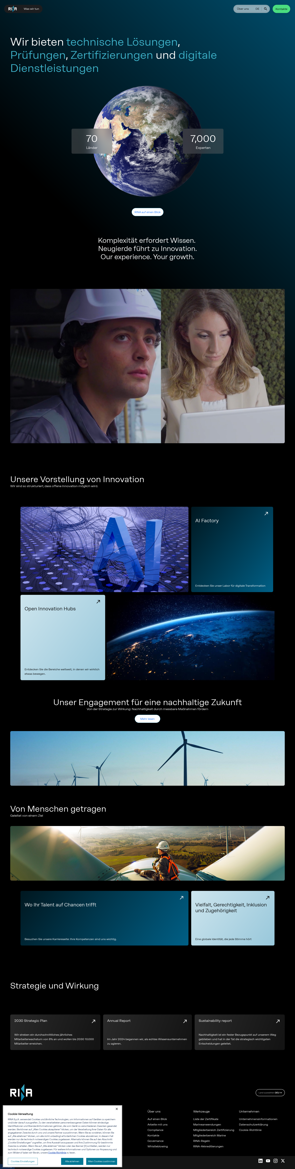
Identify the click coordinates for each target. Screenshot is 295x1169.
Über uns (243, 8)
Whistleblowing (158, 1146)
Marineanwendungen (207, 1124)
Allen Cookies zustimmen (101, 1161)
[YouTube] (268, 1161)
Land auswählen (269, 1092)
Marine (106, 1119)
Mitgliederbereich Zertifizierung (213, 1130)
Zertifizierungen (112, 1124)
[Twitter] (283, 1161)
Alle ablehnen (72, 1161)
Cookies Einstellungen (23, 1161)
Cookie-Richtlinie (250, 1130)
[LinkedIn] (260, 1161)
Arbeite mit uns (157, 1124)
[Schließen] (117, 1109)
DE (257, 8)
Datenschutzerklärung (253, 1124)
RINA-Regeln (201, 1141)
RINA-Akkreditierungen (208, 1146)
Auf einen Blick (157, 1119)
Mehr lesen (147, 718)
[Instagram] (275, 1161)
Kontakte (281, 9)
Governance (156, 1141)
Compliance (155, 1130)
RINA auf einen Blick (148, 212)
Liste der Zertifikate (205, 1119)
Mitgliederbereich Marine (209, 1135)
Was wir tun (31, 8)
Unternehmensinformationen (258, 1119)
